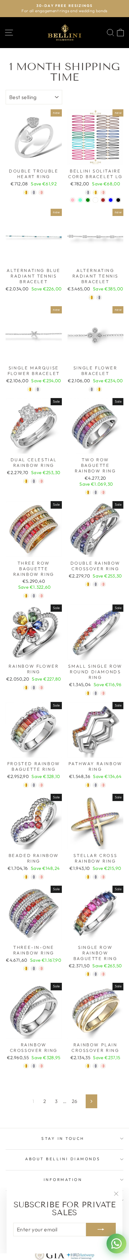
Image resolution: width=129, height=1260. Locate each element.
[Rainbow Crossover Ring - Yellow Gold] (25, 1065)
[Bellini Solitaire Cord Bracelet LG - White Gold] (87, 192)
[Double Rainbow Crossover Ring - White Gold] (95, 584)
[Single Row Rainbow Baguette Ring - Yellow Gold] (87, 974)
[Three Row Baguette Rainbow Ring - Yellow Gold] (25, 595)
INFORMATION (63, 1179)
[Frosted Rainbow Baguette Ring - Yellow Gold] (25, 785)
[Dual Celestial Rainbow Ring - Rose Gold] (41, 481)
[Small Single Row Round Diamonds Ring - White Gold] (95, 693)
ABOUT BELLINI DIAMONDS (63, 1158)
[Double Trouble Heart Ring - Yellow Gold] (25, 192)
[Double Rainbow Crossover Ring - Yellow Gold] (87, 584)
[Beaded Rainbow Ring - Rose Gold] (41, 876)
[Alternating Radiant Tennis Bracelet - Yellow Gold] (91, 297)
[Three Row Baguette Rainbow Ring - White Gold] (33, 595)
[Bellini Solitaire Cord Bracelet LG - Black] (118, 200)
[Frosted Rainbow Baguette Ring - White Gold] (33, 785)
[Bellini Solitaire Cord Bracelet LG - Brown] (103, 200)
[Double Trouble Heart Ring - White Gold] (33, 192)
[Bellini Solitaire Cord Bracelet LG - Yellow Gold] (95, 192)
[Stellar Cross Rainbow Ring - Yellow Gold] (87, 876)
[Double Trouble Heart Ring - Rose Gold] (41, 192)
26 (74, 1101)
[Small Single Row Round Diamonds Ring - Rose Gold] (103, 693)
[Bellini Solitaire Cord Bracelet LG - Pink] (72, 200)
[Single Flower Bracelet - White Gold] (91, 389)
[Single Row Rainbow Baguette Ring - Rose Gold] (103, 974)
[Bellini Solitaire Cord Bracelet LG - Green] (87, 200)
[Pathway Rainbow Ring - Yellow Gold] (87, 785)
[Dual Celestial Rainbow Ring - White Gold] (33, 481)
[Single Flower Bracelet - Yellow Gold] (99, 389)
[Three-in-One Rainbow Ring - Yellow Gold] (25, 968)
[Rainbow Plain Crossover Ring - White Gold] (95, 1065)
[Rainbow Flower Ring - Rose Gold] (41, 687)
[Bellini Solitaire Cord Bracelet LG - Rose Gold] (103, 192)
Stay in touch (62, 1138)
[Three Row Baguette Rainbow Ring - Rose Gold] (41, 595)
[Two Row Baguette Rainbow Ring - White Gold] (95, 492)
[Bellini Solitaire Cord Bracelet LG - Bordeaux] (95, 200)
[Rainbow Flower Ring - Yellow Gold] (25, 687)
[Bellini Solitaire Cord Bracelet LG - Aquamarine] (80, 200)
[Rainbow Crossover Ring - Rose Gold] (41, 1065)
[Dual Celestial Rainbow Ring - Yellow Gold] (25, 481)
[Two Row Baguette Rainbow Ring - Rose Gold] (103, 492)
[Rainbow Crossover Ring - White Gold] (33, 1065)
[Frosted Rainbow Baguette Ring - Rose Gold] (41, 785)
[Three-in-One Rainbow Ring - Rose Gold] (41, 968)
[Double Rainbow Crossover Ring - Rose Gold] (103, 584)
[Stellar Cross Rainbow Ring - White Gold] (95, 876)
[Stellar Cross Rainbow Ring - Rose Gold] (103, 876)
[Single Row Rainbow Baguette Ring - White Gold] (95, 974)
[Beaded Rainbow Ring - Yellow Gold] (25, 876)
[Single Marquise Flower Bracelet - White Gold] (37, 389)
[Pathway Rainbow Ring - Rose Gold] (103, 785)
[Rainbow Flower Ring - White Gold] (33, 687)
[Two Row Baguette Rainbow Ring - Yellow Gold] (87, 492)
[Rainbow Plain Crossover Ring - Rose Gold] (103, 1065)
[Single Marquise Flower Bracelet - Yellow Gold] (29, 389)
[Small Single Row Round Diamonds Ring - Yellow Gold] (87, 693)
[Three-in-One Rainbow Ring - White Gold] (33, 968)
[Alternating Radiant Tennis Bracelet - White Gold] (99, 297)
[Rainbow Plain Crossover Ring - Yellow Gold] (87, 1065)
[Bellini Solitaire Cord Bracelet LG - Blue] (110, 200)
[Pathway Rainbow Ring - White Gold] (95, 785)
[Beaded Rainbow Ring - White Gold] (33, 876)
